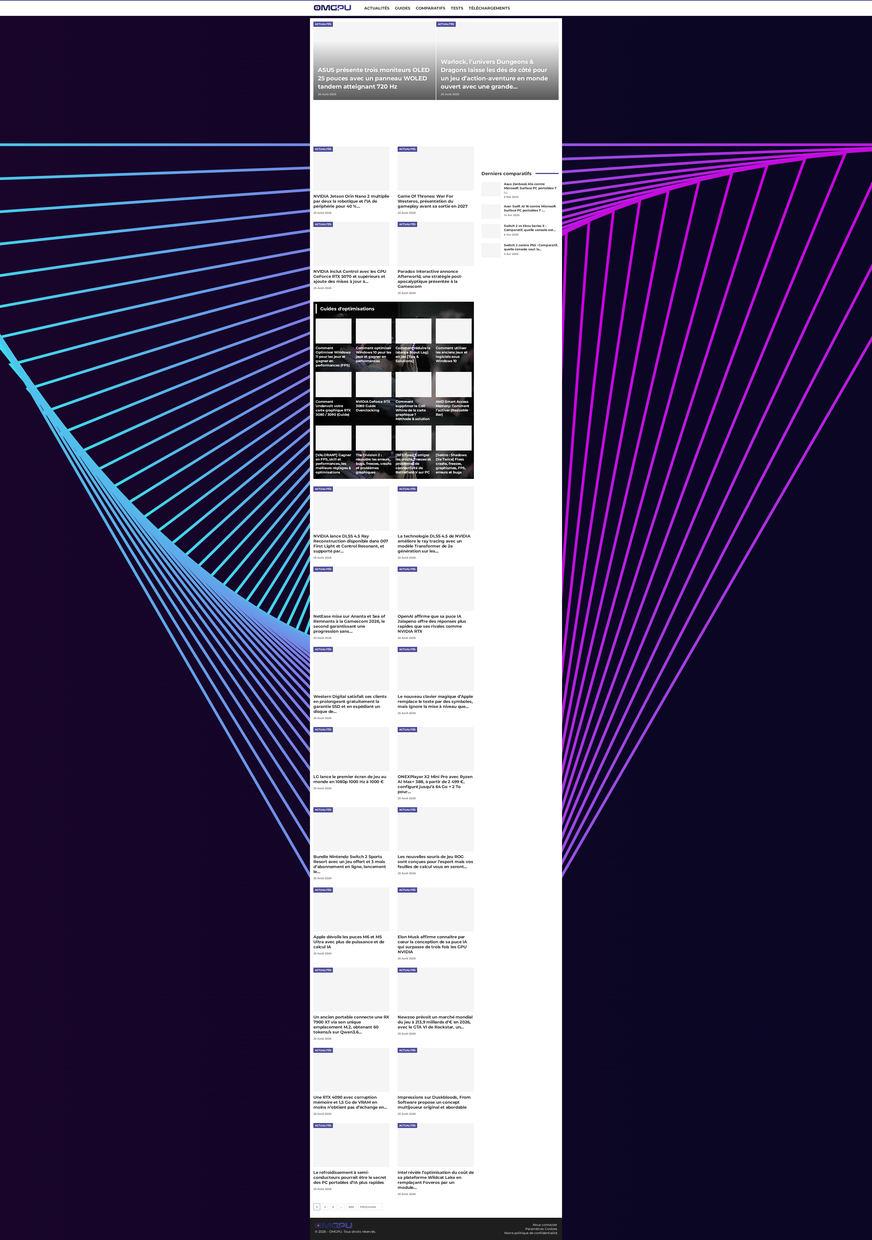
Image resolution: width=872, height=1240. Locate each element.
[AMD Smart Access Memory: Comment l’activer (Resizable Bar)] (454, 384)
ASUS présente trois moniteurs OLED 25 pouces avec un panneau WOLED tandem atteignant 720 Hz (374, 78)
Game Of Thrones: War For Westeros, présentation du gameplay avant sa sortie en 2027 (433, 201)
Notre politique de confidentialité (530, 1233)
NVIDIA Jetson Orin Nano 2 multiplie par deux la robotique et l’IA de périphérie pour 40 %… (351, 201)
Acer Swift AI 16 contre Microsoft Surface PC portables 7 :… (530, 208)
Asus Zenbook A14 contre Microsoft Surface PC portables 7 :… (530, 188)
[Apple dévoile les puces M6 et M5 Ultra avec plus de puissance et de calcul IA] (351, 909)
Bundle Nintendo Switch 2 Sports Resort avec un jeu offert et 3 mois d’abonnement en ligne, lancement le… (349, 864)
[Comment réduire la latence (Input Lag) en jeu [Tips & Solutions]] (413, 331)
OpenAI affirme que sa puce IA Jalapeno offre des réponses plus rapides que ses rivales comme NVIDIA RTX (432, 624)
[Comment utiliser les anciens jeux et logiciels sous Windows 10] (454, 331)
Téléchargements (489, 8)
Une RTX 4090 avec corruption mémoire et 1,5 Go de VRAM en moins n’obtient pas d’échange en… (350, 1102)
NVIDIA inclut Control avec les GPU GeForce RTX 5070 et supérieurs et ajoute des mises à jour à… (349, 276)
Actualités (376, 8)
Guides (402, 8)
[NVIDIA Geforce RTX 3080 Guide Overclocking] (374, 384)
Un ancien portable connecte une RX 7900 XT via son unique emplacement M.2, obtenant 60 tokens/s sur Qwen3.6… (351, 1025)
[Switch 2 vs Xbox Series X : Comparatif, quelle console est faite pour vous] (491, 231)
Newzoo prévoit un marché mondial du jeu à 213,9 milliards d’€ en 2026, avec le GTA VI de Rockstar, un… (435, 1022)
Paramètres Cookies (541, 1229)
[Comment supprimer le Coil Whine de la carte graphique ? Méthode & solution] (413, 384)
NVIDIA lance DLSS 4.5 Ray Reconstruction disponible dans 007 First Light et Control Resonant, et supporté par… (350, 544)
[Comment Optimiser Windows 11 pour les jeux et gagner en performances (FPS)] (334, 331)
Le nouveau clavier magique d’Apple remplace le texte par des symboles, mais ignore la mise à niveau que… (435, 701)
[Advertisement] (396, 123)
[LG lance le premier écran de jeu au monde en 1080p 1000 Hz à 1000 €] (351, 749)
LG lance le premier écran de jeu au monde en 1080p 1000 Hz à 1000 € (349, 779)
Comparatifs (430, 8)
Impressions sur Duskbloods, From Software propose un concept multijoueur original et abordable (434, 1102)
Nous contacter (545, 1225)
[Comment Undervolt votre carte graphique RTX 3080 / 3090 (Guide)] (334, 384)
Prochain (368, 1207)
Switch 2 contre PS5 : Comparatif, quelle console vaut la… (531, 247)
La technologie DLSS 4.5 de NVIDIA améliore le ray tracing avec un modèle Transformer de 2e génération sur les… (434, 544)
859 (351, 1207)
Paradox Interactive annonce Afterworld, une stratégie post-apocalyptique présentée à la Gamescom (430, 279)
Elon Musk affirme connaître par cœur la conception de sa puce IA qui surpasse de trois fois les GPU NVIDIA (432, 944)
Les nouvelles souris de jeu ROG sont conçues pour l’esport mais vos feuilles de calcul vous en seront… (435, 861)
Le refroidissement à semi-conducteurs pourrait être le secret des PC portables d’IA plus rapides (349, 1177)
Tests (457, 8)
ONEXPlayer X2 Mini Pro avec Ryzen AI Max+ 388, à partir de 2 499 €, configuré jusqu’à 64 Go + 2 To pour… (435, 784)
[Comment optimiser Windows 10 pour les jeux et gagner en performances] (374, 331)
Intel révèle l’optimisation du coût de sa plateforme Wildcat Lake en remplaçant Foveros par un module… (436, 1180)
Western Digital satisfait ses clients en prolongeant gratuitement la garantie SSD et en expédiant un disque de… (350, 704)
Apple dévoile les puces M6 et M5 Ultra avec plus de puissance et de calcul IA (348, 941)
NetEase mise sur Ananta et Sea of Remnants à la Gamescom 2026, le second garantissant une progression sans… (349, 624)
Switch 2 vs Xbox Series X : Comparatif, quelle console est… (530, 228)
